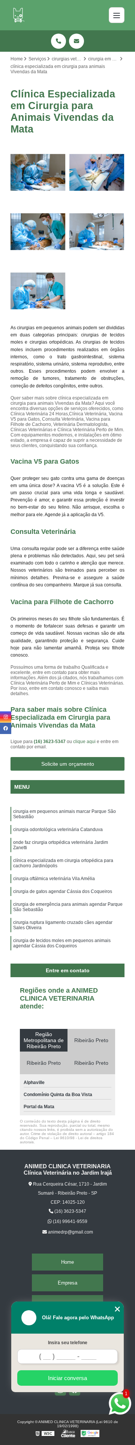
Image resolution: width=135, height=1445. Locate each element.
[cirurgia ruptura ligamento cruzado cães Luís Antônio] (96, 231)
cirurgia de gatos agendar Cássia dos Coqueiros (62, 891)
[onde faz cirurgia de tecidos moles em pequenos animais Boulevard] (38, 291)
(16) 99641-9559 (69, 1221)
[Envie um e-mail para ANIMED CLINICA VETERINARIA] (76, 41)
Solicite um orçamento (67, 764)
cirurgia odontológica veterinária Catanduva (58, 829)
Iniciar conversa (67, 1378)
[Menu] (116, 15)
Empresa (67, 1283)
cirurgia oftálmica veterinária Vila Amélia (54, 878)
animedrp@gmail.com (70, 1232)
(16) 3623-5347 (50, 741)
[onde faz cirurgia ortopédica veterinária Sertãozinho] (96, 172)
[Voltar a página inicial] (18, 15)
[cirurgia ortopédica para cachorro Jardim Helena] (38, 231)
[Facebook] (5, 728)
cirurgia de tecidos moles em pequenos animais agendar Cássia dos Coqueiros (62, 943)
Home (67, 1262)
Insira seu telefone (67, 1342)
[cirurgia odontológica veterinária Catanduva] (38, 172)
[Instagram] (5, 717)
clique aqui (84, 741)
